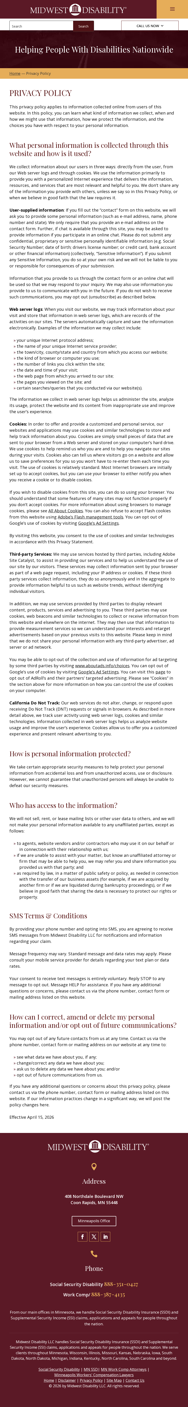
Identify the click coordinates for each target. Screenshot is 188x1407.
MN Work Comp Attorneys (124, 1369)
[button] (172, 8)
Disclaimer (67, 1380)
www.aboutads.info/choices (102, 665)
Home (49, 1380)
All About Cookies (65, 510)
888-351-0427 (121, 1283)
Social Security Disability (59, 1369)
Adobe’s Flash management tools (90, 517)
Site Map (114, 1380)
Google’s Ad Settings (98, 523)
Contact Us (135, 1380)
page (160, 672)
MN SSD (91, 1369)
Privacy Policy (91, 1380)
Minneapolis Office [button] (94, 1220)
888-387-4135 (108, 1294)
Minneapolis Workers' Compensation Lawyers (94, 1374)
